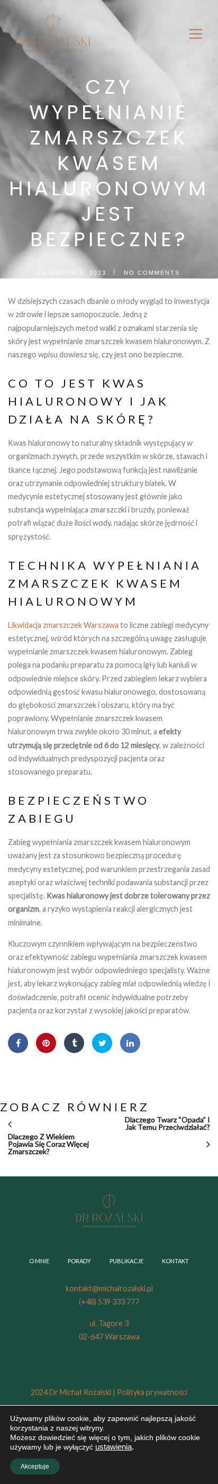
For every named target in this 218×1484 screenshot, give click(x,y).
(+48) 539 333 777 (109, 1301)
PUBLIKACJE (126, 1260)
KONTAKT (175, 1260)
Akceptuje (35, 1466)
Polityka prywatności (152, 1392)
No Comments (152, 272)
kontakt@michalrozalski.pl (109, 1288)
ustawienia (113, 1447)
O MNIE (39, 1260)
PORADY (79, 1260)
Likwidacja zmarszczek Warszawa (63, 624)
